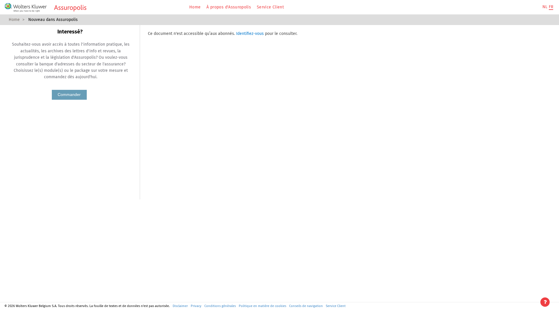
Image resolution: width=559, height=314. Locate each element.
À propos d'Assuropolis (228, 7)
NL (544, 6)
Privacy (196, 306)
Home (195, 7)
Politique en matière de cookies (262, 306)
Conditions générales (220, 306)
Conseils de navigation (306, 306)
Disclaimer (180, 306)
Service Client (270, 7)
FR (551, 6)
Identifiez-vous (250, 33)
